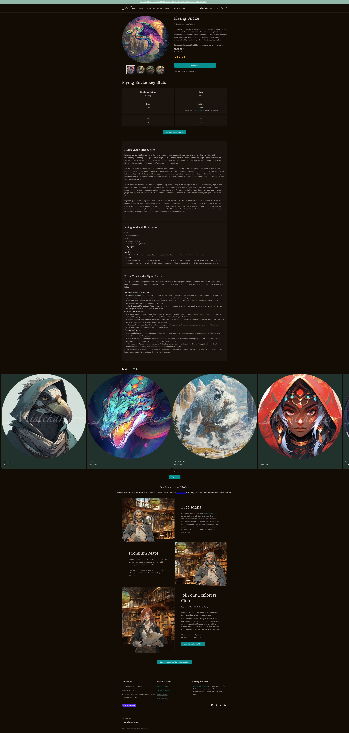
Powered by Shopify (142, 728)
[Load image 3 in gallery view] (150, 69)
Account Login (162, 686)
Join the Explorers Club (193, 644)
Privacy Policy (162, 695)
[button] (142, 8)
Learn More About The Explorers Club (174, 662)
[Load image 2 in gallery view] (140, 69)
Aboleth (91, 462)
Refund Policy (162, 699)
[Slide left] (124, 70)
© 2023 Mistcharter (199, 686)
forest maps (197, 110)
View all (174, 477)
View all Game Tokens (174, 132)
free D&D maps (209, 513)
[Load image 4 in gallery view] (160, 69)
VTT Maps (181, 492)
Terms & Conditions (164, 690)
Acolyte (262, 462)
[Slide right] (167, 70)
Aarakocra (6, 462)
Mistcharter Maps (132, 728)
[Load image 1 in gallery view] (131, 69)
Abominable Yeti (179, 462)
